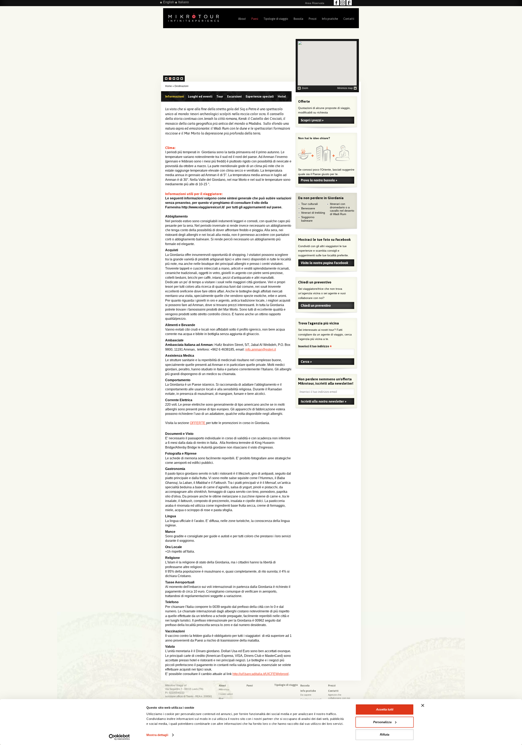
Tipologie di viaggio (275, 18)
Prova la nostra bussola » (319, 180)
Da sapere (305, 694)
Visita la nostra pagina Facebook (324, 263)
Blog (221, 698)
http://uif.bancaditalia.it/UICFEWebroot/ (260, 674)
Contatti (348, 18)
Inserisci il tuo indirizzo (314, 347)
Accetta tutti (384, 709)
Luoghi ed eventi (200, 96)
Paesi (254, 18)
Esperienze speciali (260, 96)
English (168, 2)
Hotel (282, 96)
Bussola (298, 18)
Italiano (183, 2)
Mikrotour (224, 689)
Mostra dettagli (157, 735)
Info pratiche (330, 18)
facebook (336, 2)
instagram (342, 2)
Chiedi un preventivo (316, 305)
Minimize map (345, 88)
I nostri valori (226, 694)
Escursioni (234, 96)
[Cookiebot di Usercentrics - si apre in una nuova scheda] (119, 737)
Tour (219, 96)
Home (168, 86)
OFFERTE (198, 423)
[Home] (193, 17)
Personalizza (382, 722)
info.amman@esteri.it (260, 349)
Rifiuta (384, 734)
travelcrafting (349, 2)
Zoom (305, 88)
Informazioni (174, 96)
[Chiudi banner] (422, 705)
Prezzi (312, 18)
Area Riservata (314, 3)
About (242, 18)
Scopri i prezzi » (312, 120)
